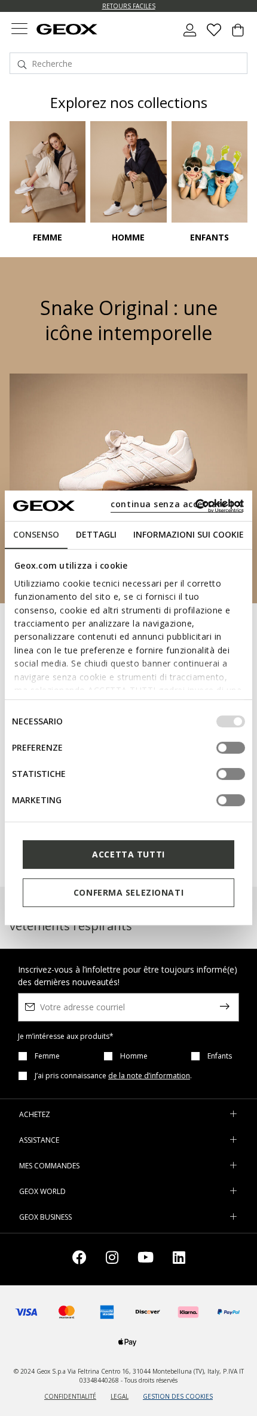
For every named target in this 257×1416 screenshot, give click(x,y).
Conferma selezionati (128, 892)
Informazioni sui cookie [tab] (188, 534)
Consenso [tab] (36, 534)
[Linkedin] (179, 1259)
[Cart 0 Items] (237, 34)
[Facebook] (79, 1259)
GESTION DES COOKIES (178, 1396)
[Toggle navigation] (19, 30)
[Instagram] (112, 1259)
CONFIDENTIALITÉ (70, 1396)
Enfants (219, 1056)
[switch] (230, 748)
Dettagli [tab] (96, 534)
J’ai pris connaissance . (113, 1076)
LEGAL (119, 1396)
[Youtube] (145, 1259)
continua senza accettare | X (177, 504)
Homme (134, 1056)
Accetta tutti (128, 854)
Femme (47, 1056)
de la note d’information (149, 1076)
